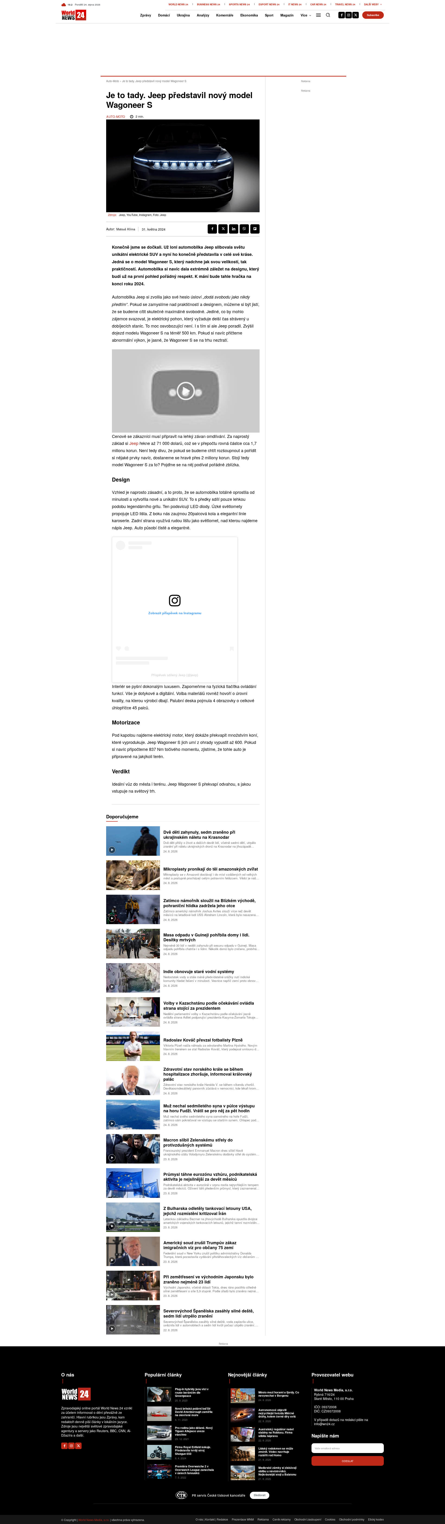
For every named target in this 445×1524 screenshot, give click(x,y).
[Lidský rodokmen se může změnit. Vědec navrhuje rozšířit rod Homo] (243, 1453)
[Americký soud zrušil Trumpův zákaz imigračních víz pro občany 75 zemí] (133, 1251)
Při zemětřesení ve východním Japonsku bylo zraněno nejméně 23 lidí (208, 1279)
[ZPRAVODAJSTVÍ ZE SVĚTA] (69, 15)
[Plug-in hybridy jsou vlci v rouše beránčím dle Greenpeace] (159, 1394)
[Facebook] (341, 15)
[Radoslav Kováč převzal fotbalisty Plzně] (133, 1046)
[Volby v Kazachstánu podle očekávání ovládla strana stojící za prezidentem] (133, 1012)
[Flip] (255, 229)
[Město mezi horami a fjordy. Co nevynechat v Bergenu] (243, 1395)
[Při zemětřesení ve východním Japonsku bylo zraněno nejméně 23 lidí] (133, 1285)
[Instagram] (348, 15)
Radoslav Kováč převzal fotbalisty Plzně (203, 1040)
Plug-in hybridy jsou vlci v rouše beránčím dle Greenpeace (192, 1392)
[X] (355, 15)
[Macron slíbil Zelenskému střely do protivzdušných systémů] (133, 1149)
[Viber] (244, 229)
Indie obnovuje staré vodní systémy (198, 971)
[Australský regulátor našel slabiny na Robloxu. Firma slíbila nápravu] (243, 1434)
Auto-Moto (112, 81)
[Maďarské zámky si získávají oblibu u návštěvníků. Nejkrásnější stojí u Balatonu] (243, 1473)
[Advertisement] (305, 162)
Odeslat (347, 1461)
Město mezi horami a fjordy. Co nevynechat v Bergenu (278, 1394)
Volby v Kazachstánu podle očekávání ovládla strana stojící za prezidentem (208, 1005)
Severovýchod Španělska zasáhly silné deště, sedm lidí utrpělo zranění (208, 1313)
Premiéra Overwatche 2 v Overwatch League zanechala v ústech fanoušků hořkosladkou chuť (194, 1471)
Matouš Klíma (125, 229)
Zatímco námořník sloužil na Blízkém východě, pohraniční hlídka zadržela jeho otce (209, 903)
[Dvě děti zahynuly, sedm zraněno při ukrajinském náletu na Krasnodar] (133, 841)
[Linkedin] (233, 229)
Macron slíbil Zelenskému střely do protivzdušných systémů (198, 1142)
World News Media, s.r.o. (93, 1520)
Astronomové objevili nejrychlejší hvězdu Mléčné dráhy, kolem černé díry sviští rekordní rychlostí (277, 1415)
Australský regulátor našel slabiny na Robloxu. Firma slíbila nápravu (276, 1432)
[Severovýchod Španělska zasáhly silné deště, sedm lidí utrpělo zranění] (133, 1319)
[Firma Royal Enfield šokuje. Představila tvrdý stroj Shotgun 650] (159, 1452)
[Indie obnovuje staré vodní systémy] (133, 978)
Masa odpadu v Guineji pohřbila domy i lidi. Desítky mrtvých (206, 937)
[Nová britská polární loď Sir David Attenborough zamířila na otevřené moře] (159, 1413)
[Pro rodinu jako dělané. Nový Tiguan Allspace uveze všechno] (159, 1433)
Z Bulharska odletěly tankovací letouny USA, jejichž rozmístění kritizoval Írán (207, 1210)
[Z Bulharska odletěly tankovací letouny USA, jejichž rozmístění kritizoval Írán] (133, 1217)
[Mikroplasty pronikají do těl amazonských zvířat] (133, 875)
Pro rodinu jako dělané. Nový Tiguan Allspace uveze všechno (194, 1431)
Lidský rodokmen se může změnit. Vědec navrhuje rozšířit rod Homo (275, 1451)
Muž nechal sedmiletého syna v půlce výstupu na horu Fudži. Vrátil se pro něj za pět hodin (209, 1108)
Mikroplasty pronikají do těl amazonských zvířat (210, 869)
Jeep (133, 443)
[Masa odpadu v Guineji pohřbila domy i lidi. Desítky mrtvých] (133, 943)
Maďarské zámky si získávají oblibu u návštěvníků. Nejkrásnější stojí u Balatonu (277, 1471)
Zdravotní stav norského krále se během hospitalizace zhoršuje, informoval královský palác (207, 1074)
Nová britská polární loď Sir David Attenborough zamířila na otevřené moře (194, 1411)
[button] (328, 14)
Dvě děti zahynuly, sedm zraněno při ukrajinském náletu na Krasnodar (199, 834)
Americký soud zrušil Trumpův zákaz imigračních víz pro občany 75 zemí (199, 1245)
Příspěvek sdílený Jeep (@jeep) (174, 675)
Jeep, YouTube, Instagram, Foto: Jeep (142, 215)
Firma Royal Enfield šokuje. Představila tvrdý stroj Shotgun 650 (193, 1450)
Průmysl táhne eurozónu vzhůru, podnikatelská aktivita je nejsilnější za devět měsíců (210, 1176)
